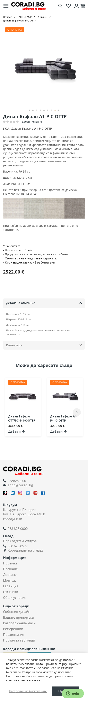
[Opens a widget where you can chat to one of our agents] (72, 694)
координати (12, 519)
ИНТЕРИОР (25, 17)
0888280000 (17, 480)
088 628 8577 (18, 546)
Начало (7, 17)
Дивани (42, 17)
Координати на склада (25, 550)
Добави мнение (32, 121)
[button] (29, 110)
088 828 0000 (18, 528)
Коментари (14, 345)
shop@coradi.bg (20, 485)
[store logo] (28, 6)
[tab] (44, 303)
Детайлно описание (20, 303)
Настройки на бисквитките (28, 691)
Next (77, 412)
